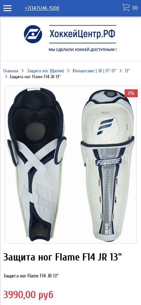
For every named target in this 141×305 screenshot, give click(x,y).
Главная (10, 71)
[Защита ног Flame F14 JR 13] (70, 241)
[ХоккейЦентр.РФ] (70, 52)
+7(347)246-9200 (42, 8)
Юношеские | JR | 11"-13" (94, 71)
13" (127, 71)
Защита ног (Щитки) (45, 71)
